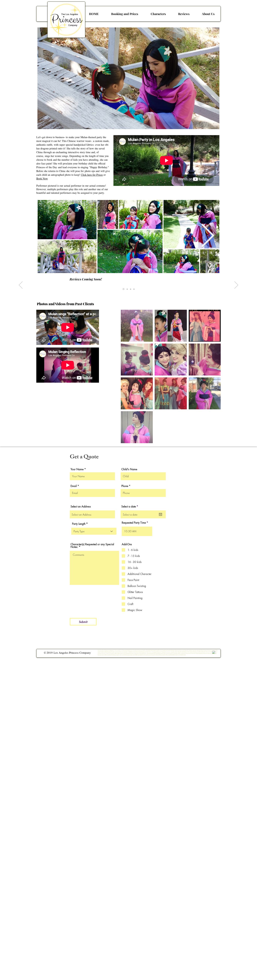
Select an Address (81, 506)
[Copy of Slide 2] (130, 289)
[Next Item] (207, 236)
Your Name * (78, 469)
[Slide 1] (123, 289)
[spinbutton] (137, 531)
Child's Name (129, 469)
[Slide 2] (127, 289)
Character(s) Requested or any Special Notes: (92, 545)
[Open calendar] (160, 514)
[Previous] (21, 285)
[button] (158, 14)
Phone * (125, 486)
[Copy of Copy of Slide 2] (134, 289)
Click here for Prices (92, 174)
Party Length (78, 523)
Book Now (42, 178)
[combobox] (92, 514)
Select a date (130, 506)
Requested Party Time (134, 522)
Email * (75, 486)
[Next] (236, 285)
